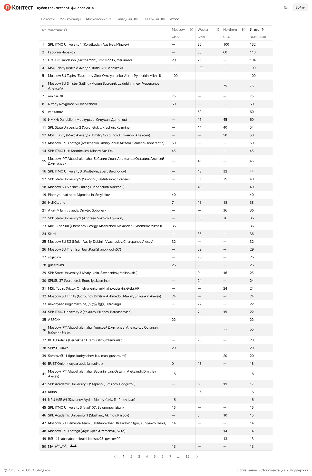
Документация (273, 470)
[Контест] (18, 7)
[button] (58, 30)
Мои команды (70, 19)
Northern (230, 29)
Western (204, 29)
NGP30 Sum (258, 37)
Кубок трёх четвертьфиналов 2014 (65, 8)
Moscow (178, 29)
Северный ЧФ (154, 19)
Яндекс (42, 470)
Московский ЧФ (98, 19)
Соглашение (247, 470)
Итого (174, 19)
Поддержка (299, 470)
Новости (48, 19)
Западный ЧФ (127, 19)
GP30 (175, 37)
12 (187, 456)
